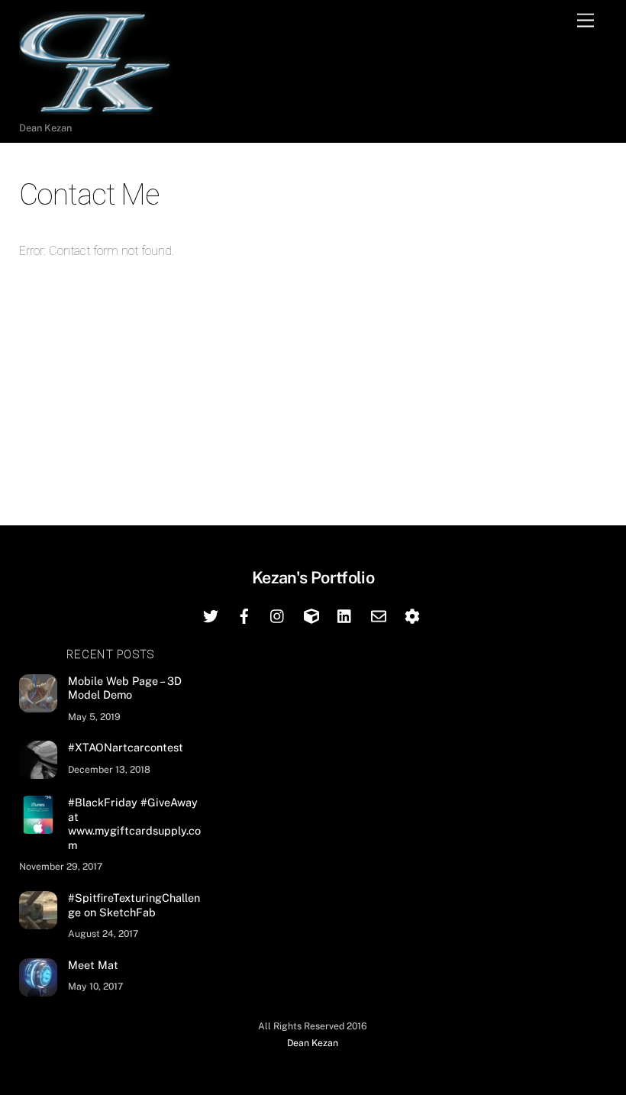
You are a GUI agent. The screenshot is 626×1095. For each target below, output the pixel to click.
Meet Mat (93, 964)
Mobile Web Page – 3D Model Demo (125, 688)
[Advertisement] (313, 384)
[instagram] (278, 614)
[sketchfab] (311, 614)
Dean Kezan (312, 1042)
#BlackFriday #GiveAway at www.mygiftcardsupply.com (134, 823)
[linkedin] (345, 614)
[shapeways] (412, 614)
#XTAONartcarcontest (125, 747)
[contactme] (378, 614)
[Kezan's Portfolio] (95, 107)
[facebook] (244, 614)
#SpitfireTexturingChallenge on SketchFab (134, 905)
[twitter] (210, 614)
